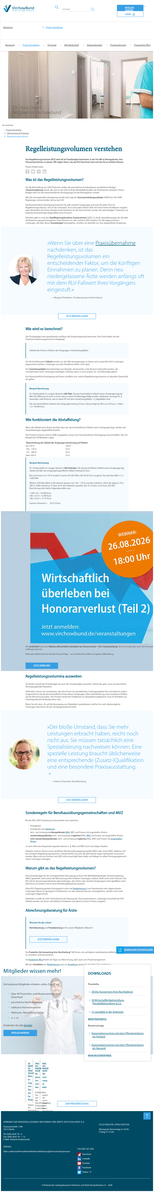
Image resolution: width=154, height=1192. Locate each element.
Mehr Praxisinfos (97, 1019)
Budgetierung (79, 889)
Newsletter (29, 1152)
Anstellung (73, 965)
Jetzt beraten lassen (77, 316)
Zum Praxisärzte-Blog (77, 1104)
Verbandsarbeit (94, 45)
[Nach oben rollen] (147, 1116)
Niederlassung (53, 965)
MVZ (89, 836)
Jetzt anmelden (42, 666)
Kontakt (37, 1152)
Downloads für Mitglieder (138, 950)
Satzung (45, 1152)
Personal (52, 45)
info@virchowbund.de (20, 1140)
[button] (27, 173)
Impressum (65, 1152)
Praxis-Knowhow (31, 45)
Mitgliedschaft (71, 45)
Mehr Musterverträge (99, 1056)
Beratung (8, 27)
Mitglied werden (129, 9)
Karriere (15, 1152)
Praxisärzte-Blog (142, 45)
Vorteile (28, 1025)
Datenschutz (54, 1152)
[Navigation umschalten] (144, 6)
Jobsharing (50, 829)
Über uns (7, 1152)
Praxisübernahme (116, 243)
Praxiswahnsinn (118, 45)
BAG (68, 832)
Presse (21, 1152)
